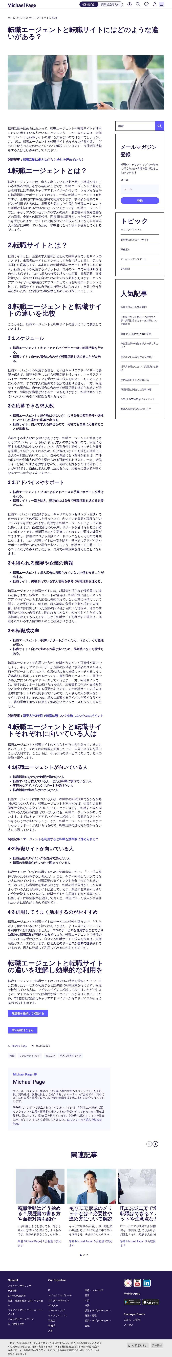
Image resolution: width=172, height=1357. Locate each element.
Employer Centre (134, 1314)
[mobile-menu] (161, 4)
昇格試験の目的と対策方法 (135, 379)
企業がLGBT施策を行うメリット (138, 399)
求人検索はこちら (22, 1030)
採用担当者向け (110, 4)
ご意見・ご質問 (132, 1319)
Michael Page (19, 1045)
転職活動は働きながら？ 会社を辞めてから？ (53, 159)
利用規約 (12, 1290)
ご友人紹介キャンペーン (21, 1318)
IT (49, 1290)
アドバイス (22, 17)
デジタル (53, 1305)
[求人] (138, 4)
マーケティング (56, 1310)
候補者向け (89, 4)
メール (125, 180)
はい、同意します (137, 1345)
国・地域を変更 (16, 1323)
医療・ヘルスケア (94, 1290)
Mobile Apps (132, 1293)
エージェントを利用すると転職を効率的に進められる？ (61, 839)
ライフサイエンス (57, 1315)
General (13, 1280)
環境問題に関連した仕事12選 (136, 389)
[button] (158, 126)
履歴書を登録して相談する (28, 1013)
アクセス (128, 1324)
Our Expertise (57, 1280)
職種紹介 (125, 249)
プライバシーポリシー (19, 1285)
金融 (87, 1325)
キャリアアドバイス (40, 17)
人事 (50, 1330)
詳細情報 (157, 1345)
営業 (87, 1295)
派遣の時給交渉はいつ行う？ (136, 408)
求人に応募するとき (70, 1055)
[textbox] (139, 126)
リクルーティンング (29, 1055)
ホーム (11, 17)
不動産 (51, 1320)
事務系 (51, 1325)
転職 (54, 17)
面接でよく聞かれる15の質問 (136, 333)
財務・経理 (91, 1315)
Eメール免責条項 (17, 1295)
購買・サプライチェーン (98, 1320)
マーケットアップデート (133, 259)
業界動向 (125, 268)
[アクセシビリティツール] (129, 4)
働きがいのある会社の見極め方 (137, 356)
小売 (87, 1300)
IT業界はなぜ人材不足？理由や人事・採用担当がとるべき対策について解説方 (139, 320)
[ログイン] (154, 4)
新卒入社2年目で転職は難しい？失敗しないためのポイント (63, 715)
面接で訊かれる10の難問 (134, 307)
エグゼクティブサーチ (60, 1295)
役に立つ (50, 1055)
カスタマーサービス (58, 1300)
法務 (87, 1305)
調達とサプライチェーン (98, 1310)
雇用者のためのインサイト (135, 239)
